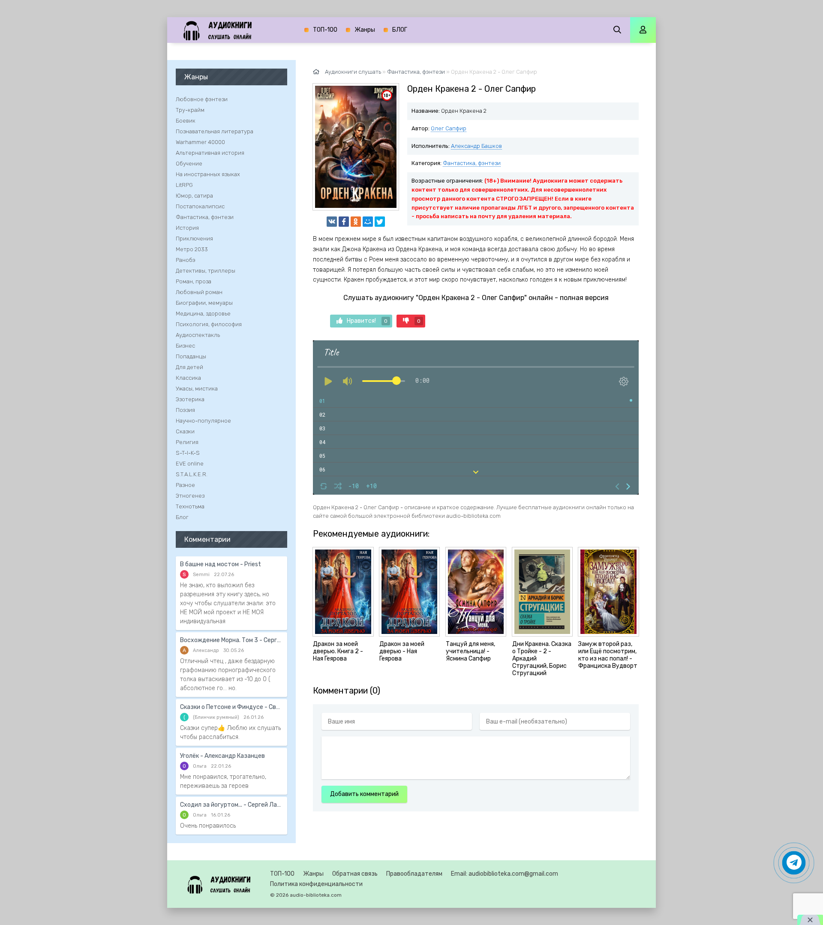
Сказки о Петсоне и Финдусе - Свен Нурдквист (231, 707)
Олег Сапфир (448, 128)
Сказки (185, 431)
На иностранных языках (208, 174)
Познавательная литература (214, 131)
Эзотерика (190, 399)
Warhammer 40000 (200, 142)
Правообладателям (414, 873)
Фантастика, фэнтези (472, 163)
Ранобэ (185, 260)
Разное (185, 485)
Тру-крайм (190, 110)
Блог (182, 517)
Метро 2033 (192, 249)
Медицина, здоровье (203, 313)
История (187, 228)
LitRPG (184, 185)
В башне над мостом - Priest (220, 564)
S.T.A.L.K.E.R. (191, 474)
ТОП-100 (325, 29)
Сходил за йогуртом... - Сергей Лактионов (231, 804)
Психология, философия (209, 324)
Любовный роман (199, 292)
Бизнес (185, 345)
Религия (187, 442)
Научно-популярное (203, 420)
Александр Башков (476, 146)
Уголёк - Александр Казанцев (222, 756)
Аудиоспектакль (198, 335)
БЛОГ (399, 29)
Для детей (189, 367)
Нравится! (367, 320)
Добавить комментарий (364, 794)
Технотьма (190, 506)
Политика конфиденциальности (316, 884)
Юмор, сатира (194, 195)
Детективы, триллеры (205, 270)
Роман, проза (193, 281)
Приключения (194, 238)
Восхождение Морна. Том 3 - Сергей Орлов (231, 640)
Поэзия (185, 410)
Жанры (364, 29)
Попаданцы (191, 356)
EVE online (190, 463)
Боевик (185, 120)
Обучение (189, 163)
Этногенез (190, 496)
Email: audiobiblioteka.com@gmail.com (504, 873)
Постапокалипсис (200, 206)
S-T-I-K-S (188, 453)
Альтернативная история (210, 153)
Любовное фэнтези (202, 99)
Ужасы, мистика (197, 388)
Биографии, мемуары (204, 303)
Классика (188, 378)
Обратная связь (355, 873)
